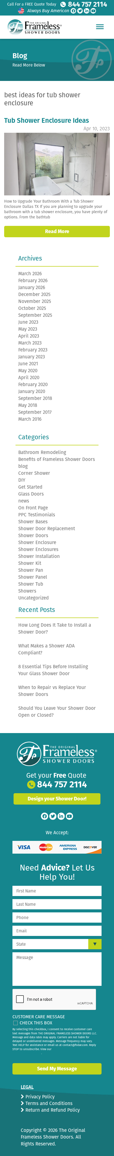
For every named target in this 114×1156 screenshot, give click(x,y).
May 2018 (27, 405)
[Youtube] (93, 11)
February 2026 (33, 281)
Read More (57, 231)
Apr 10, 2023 (97, 129)
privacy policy (32, 1053)
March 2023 (30, 343)
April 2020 (28, 378)
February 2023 (32, 350)
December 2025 (34, 294)
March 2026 (30, 274)
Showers (27, 591)
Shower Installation (39, 556)
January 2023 (31, 357)
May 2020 (27, 371)
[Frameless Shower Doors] (57, 754)
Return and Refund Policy (52, 1110)
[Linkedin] (86, 11)
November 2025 (34, 301)
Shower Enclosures (38, 549)
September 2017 (35, 412)
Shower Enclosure (37, 542)
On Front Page (33, 508)
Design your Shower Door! (57, 799)
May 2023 (27, 329)
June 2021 (28, 364)
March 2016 (30, 419)
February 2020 (33, 384)
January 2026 (31, 287)
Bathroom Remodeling (42, 452)
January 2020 (31, 391)
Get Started (30, 487)
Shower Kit (29, 563)
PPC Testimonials (36, 515)
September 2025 (35, 315)
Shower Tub (30, 584)
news (23, 501)
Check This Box (36, 1022)
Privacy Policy (39, 1097)
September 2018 (35, 398)
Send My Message (57, 1069)
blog (23, 466)
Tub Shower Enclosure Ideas (46, 120)
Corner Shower (34, 473)
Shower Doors (33, 536)
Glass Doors (31, 494)
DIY (21, 480)
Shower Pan (30, 570)
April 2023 (28, 336)
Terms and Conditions (48, 1103)
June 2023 (28, 322)
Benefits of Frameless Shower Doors (56, 459)
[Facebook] (73, 11)
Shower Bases (33, 522)
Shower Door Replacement (46, 529)
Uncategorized (33, 598)
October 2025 (32, 308)
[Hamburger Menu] (100, 26)
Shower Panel (32, 577)
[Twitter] (80, 11)
